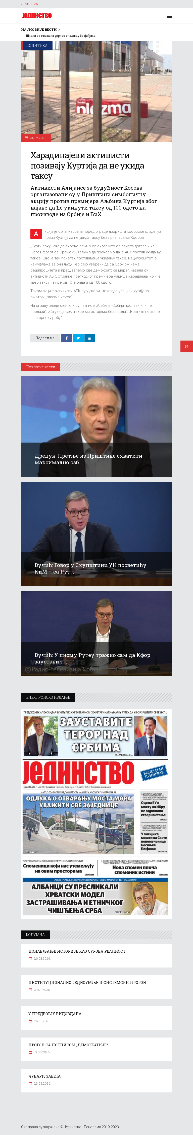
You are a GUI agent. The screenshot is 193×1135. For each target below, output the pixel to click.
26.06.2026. (42, 1021)
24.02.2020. (38, 138)
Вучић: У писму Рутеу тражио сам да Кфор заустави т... (92, 658)
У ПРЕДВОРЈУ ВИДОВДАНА (54, 1013)
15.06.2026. (41, 1052)
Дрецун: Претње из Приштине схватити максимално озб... (88, 459)
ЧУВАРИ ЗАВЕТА (44, 1076)
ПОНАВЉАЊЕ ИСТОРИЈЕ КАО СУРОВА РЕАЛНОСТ (76, 951)
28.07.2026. (42, 990)
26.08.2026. (42, 958)
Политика (36, 45)
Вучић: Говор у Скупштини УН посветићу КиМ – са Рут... (91, 568)
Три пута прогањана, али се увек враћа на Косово (57, 36)
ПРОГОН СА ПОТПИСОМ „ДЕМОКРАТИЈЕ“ (68, 1044)
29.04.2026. (42, 1083)
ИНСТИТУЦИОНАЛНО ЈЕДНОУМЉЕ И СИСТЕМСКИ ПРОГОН (87, 982)
